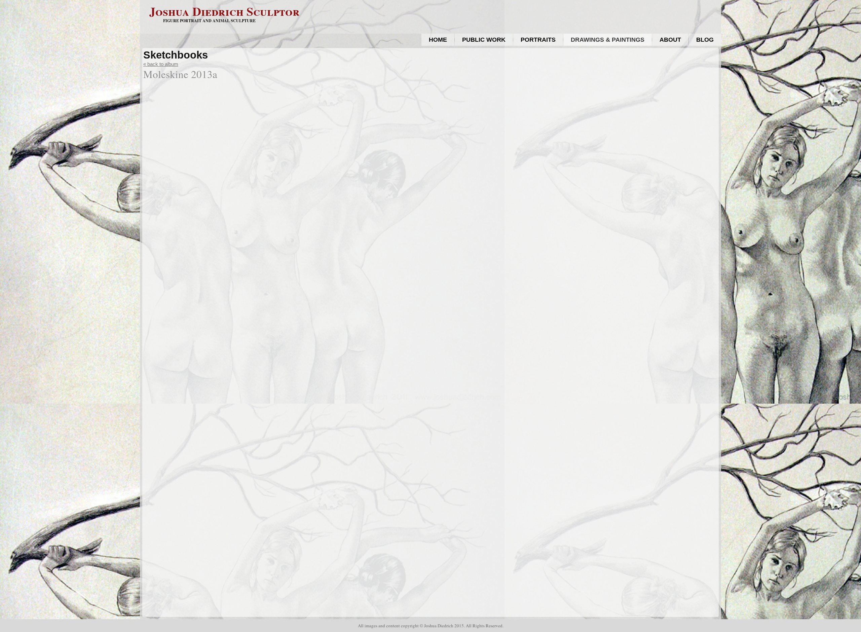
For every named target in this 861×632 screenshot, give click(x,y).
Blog (705, 39)
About (670, 39)
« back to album (160, 64)
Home (438, 39)
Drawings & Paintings (607, 39)
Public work (484, 39)
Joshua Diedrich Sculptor (224, 11)
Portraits (538, 39)
